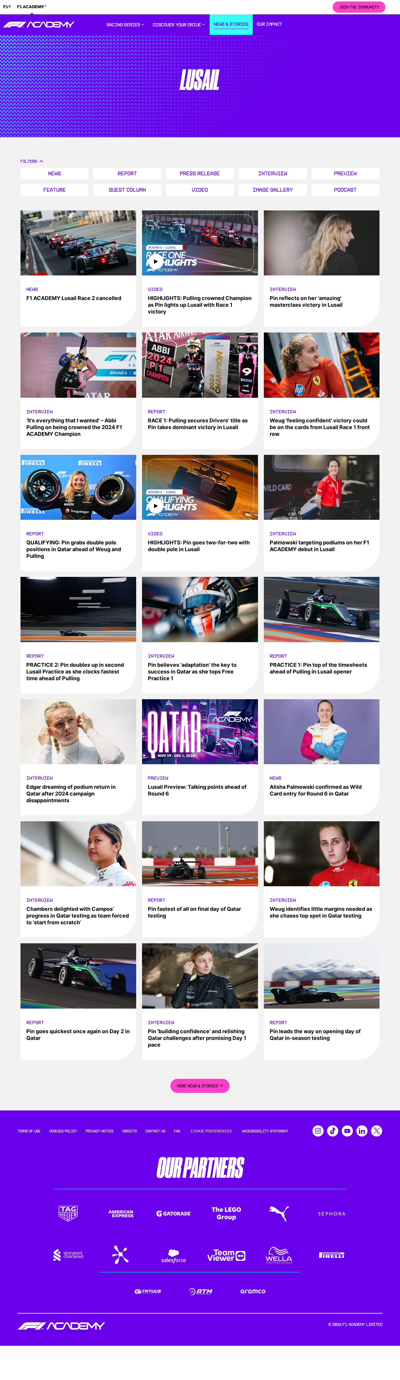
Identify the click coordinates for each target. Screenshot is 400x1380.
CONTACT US (155, 1131)
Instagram (318, 1131)
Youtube (347, 1131)
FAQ (177, 1131)
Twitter (376, 1131)
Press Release (200, 173)
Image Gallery (273, 190)
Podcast (345, 190)
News (54, 173)
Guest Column (127, 190)
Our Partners (200, 1167)
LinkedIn (362, 1131)
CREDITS (129, 1131)
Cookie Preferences (211, 1131)
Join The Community (359, 7)
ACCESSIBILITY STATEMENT (265, 1131)
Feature (54, 190)
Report (127, 173)
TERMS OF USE (29, 1131)
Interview (272, 173)
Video (200, 190)
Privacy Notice (100, 1131)
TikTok (333, 1131)
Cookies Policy (63, 1131)
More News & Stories (197, 1086)
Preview (345, 173)
